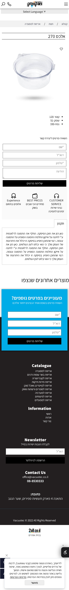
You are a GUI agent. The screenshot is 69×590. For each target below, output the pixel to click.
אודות (48, 417)
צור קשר (47, 421)
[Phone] (9, 4)
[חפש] (3, 4)
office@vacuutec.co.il (35, 477)
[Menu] (66, 4)
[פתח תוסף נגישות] (65, 552)
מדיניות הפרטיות (18, 577)
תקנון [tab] (60, 223)
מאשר (34, 582)
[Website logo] (37, 4)
